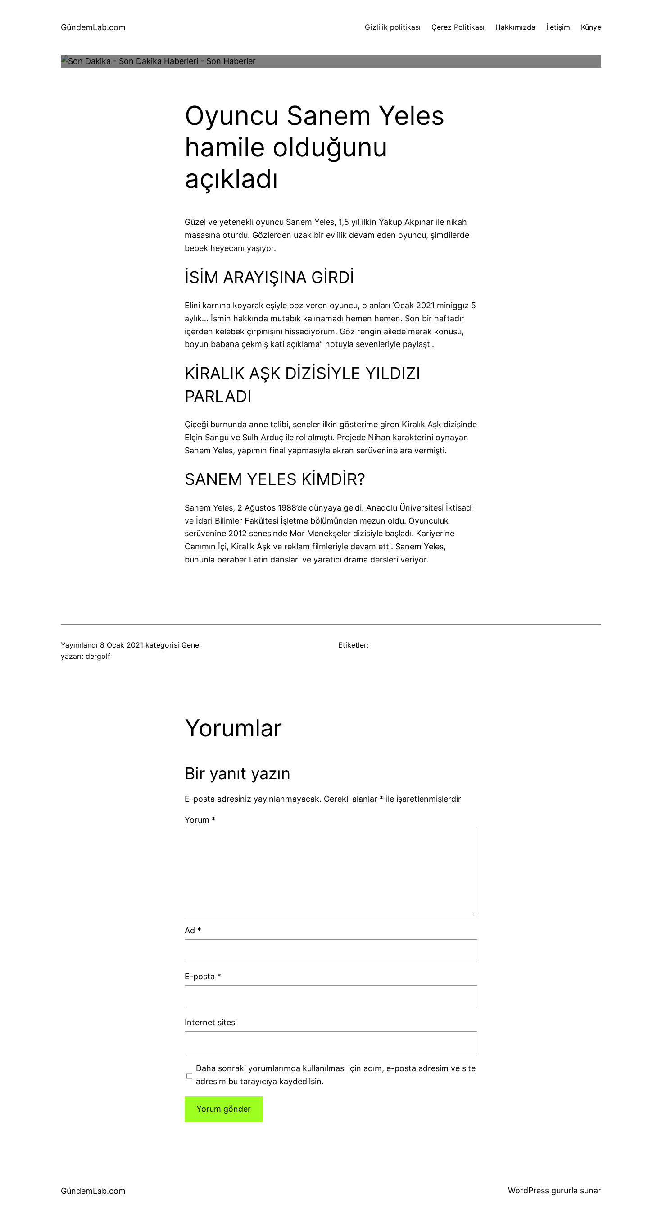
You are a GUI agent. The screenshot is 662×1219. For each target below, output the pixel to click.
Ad (193, 930)
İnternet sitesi (211, 1022)
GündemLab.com (93, 27)
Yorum (200, 820)
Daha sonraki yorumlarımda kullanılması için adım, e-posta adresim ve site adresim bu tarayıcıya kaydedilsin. (336, 1075)
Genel (191, 644)
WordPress (528, 1190)
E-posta (203, 976)
